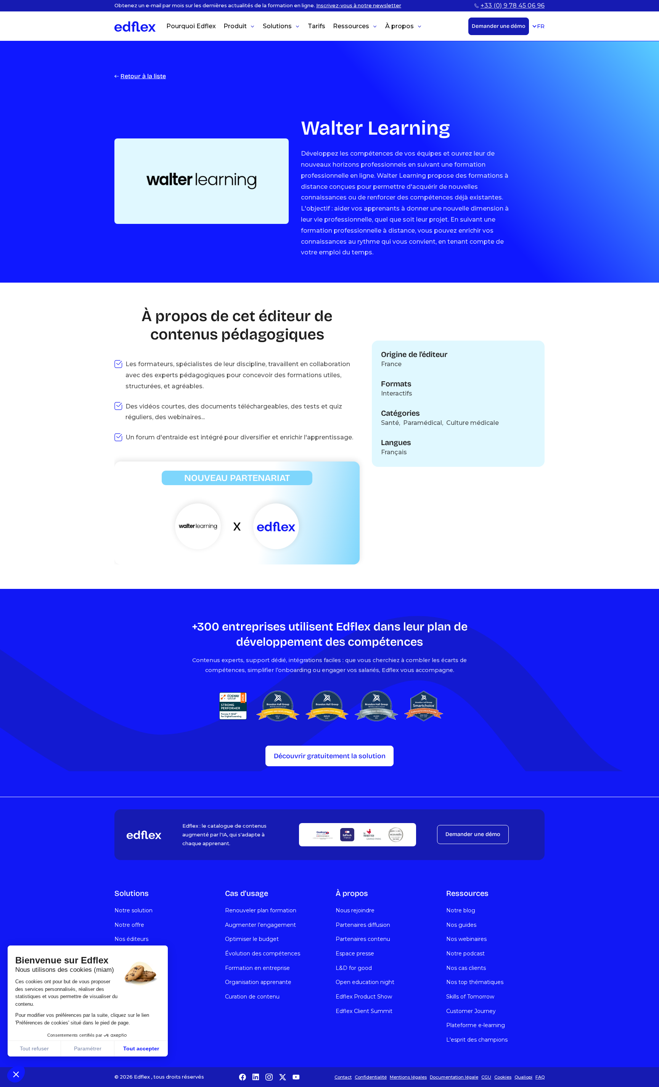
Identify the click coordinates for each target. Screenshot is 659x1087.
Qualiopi (523, 1077)
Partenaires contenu (363, 939)
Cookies (502, 1077)
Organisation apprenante (258, 982)
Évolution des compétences (262, 953)
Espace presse (355, 953)
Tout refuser (34, 1048)
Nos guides (461, 924)
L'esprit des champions (477, 1039)
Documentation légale (454, 1077)
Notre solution (133, 910)
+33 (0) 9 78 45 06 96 (513, 5)
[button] (16, 1074)
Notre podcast (465, 953)
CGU (486, 1077)
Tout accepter (141, 1048)
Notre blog (460, 910)
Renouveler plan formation (260, 910)
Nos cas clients (466, 968)
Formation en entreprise (257, 968)
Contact (343, 1077)
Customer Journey (471, 1011)
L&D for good (354, 968)
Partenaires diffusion (363, 924)
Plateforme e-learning (475, 1025)
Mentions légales (408, 1077)
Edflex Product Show (364, 996)
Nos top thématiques (474, 982)
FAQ (540, 1077)
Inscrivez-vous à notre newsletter (358, 5)
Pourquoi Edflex (191, 26)
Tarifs (316, 26)
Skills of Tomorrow (470, 996)
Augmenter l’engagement (260, 924)
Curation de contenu (252, 996)
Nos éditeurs (131, 939)
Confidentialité (371, 1077)
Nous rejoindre (355, 910)
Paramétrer (87, 1048)
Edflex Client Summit (364, 1011)
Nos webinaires (466, 939)
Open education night (365, 982)
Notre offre (129, 924)
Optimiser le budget (252, 939)
